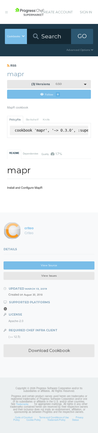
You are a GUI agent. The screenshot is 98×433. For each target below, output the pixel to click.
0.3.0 (46, 84)
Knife (46, 119)
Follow (52, 94)
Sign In (86, 12)
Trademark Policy (56, 419)
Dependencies (30, 153)
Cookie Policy (33, 419)
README (14, 153)
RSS (13, 65)
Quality (51, 153)
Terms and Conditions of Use (54, 417)
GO (82, 36)
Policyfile (15, 119)
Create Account (57, 12)
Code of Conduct (23, 417)
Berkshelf (32, 119)
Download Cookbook (49, 350)
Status (75, 419)
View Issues (49, 275)
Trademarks (22, 404)
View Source (49, 265)
